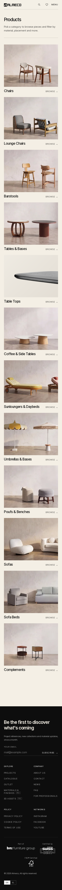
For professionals (45, 796)
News (37, 784)
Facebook (40, 822)
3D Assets (13, 798)
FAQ (36, 790)
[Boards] (46, 4)
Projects (10, 773)
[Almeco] (12, 5)
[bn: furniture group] (21, 848)
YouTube (39, 827)
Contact (39, 778)
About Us (39, 773)
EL (13, 882)
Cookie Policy (13, 822)
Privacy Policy (13, 816)
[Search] (39, 5)
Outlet (8, 784)
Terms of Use (12, 827)
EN (7, 882)
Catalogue (11, 778)
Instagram (40, 816)
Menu (54, 4)
